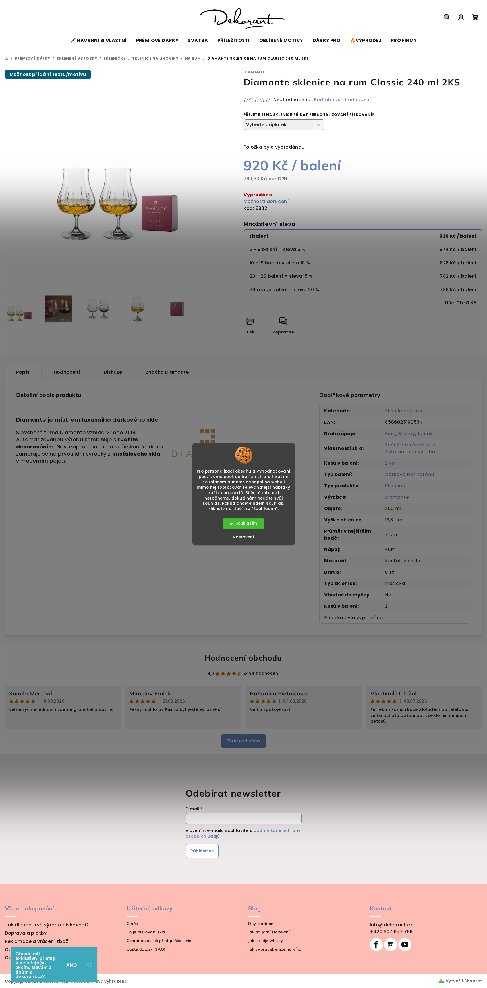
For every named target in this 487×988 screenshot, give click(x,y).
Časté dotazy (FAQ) (146, 949)
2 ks (389, 463)
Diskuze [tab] (113, 372)
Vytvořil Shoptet (464, 981)
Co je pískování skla (146, 932)
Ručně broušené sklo (410, 445)
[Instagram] (390, 944)
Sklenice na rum (404, 411)
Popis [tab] (23, 372)
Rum (390, 433)
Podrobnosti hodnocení (342, 100)
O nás (132, 924)
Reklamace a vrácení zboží (37, 941)
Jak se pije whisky (265, 941)
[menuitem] (98, 40)
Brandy (406, 433)
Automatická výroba (410, 451)
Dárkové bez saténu (409, 474)
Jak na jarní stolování (269, 932)
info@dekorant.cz (391, 925)
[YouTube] (404, 944)
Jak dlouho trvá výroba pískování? (47, 925)
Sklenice (395, 485)
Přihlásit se (202, 851)
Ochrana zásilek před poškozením (160, 941)
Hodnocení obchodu (243, 658)
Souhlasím (246, 523)
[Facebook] (376, 944)
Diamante (254, 72)
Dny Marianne (262, 924)
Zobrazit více (243, 741)
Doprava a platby (26, 933)
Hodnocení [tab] (67, 372)
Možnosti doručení (266, 201)
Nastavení (243, 537)
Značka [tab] (167, 372)
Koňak (425, 433)
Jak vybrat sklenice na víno (274, 949)
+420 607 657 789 (391, 931)
